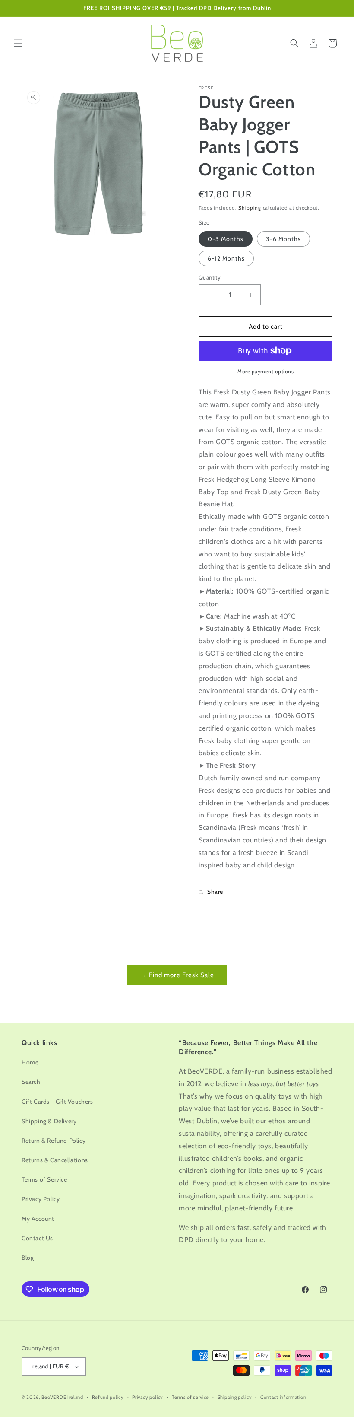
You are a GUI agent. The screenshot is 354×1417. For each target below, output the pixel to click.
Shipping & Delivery (49, 1121)
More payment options (265, 371)
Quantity (210, 277)
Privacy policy (147, 1397)
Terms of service (190, 1397)
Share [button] (215, 892)
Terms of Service (44, 1179)
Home (30, 1062)
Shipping (249, 207)
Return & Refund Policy (53, 1140)
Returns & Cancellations (55, 1160)
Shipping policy (235, 1397)
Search (31, 1082)
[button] (18, 43)
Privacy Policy (41, 1199)
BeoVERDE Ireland (62, 1397)
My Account (38, 1219)
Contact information (283, 1397)
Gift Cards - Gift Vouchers (57, 1102)
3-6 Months (283, 239)
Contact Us (37, 1238)
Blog (28, 1257)
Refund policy (108, 1397)
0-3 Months (225, 239)
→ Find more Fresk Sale (177, 975)
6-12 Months (226, 258)
